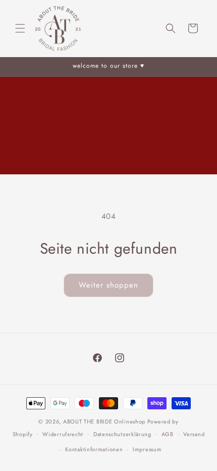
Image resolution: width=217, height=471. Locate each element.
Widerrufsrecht (62, 434)
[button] (20, 28)
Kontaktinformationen (94, 449)
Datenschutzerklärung (122, 434)
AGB (167, 434)
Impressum (147, 449)
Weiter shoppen (108, 285)
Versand (193, 434)
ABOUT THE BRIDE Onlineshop (104, 421)
